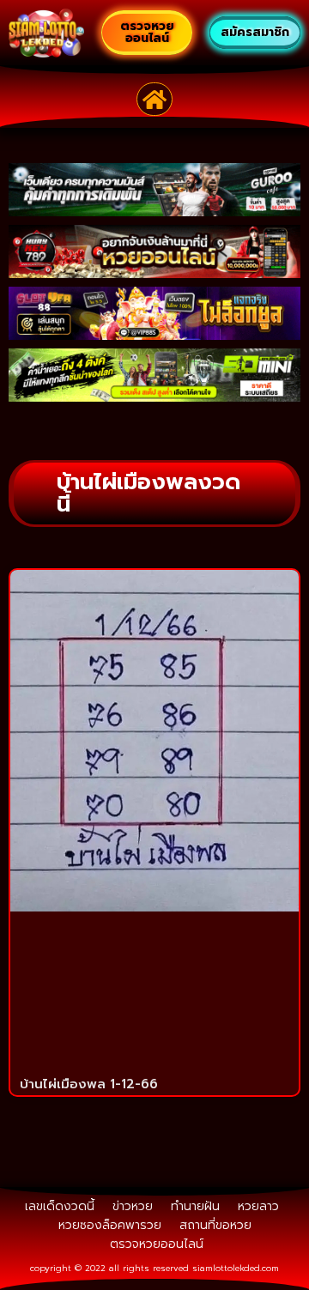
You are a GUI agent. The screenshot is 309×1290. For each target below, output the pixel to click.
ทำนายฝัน (195, 1206)
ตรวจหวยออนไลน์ (156, 1244)
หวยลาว (258, 1206)
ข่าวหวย (132, 1206)
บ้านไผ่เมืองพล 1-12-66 (89, 1084)
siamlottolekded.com (235, 1268)
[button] (154, 99)
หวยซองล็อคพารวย (109, 1225)
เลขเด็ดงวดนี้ (59, 1206)
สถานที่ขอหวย (215, 1225)
